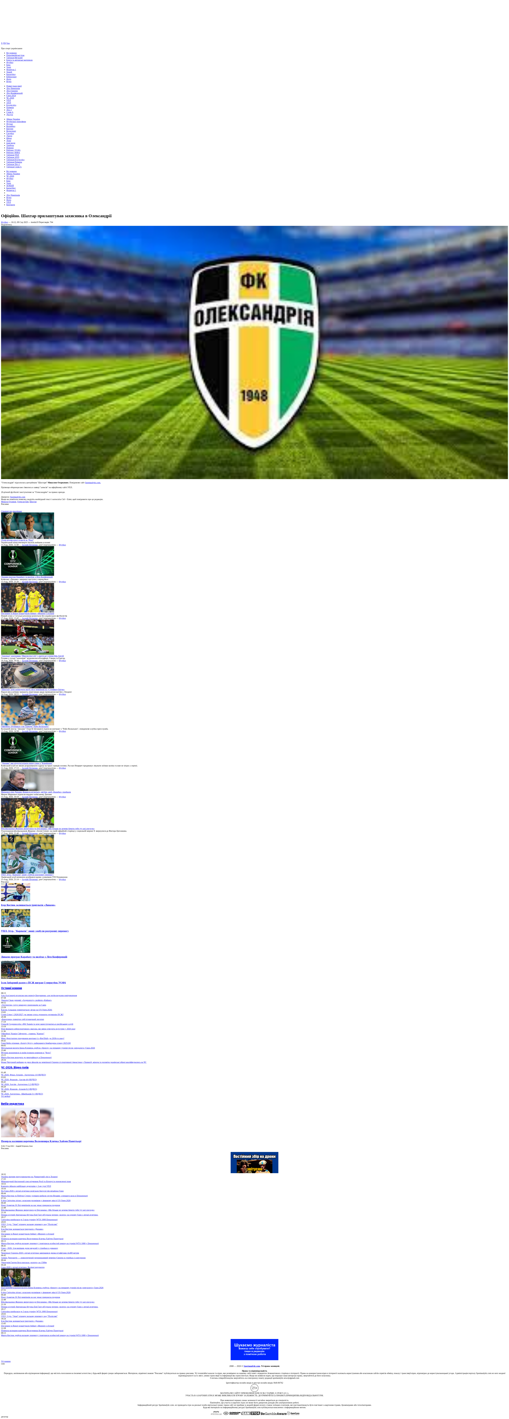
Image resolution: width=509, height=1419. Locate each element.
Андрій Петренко (30, 545)
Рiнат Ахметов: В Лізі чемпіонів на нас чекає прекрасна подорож (30, 1205)
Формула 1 (11, 69)
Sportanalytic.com (17, 497)
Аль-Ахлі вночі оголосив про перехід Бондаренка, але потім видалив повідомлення (39, 995)
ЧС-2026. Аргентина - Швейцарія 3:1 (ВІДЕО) (22, 1094)
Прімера (10, 107)
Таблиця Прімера (14, 162)
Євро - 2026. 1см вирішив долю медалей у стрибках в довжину (29, 1248)
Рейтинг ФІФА (13, 152)
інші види (10, 143)
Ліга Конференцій (14, 93)
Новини (10, 148)
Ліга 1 (9, 110)
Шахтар (33, 502)
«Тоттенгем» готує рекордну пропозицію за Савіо (23, 1005)
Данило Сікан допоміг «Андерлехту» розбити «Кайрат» (26, 1000)
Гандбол (10, 133)
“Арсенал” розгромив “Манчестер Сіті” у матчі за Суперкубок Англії (32, 656)
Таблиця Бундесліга (15, 160)
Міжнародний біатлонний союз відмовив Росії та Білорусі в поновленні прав (36, 1181)
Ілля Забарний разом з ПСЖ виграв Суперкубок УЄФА (33, 982)
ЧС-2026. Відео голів (15, 1067)
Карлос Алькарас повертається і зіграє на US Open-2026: (26, 1010)
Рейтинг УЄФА (13, 150)
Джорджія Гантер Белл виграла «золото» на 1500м (24, 1262)
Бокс (8, 65)
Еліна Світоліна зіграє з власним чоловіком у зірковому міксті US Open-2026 (36, 1200)
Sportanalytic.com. (93, 482)
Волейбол (10, 126)
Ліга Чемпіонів (13, 88)
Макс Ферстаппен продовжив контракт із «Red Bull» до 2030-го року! (32, 1038)
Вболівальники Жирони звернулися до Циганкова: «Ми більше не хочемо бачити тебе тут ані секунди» (48, 828)
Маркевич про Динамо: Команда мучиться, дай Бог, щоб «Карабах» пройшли (36, 792)
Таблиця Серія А (14, 167)
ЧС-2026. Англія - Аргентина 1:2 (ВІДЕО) (20, 1084)
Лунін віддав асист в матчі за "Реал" (17, 540)
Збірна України (13, 119)
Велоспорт (11, 131)
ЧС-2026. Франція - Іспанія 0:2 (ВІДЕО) (19, 1089)
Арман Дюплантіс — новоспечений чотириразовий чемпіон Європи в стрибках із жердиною (43, 1258)
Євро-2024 (11, 95)
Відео (8, 81)
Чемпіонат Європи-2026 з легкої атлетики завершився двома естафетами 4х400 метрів (40, 1253)
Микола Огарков (8, 502)
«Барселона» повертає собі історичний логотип (22, 1019)
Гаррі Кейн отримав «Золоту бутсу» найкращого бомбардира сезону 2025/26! (36, 1043)
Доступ (9, 115)
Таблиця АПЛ (12, 157)
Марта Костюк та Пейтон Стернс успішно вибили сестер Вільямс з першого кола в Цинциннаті (44, 1196)
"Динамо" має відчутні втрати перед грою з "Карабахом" (27, 763)
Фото (8, 79)
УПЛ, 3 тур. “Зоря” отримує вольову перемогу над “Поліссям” (29, 1224)
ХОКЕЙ (10, 186)
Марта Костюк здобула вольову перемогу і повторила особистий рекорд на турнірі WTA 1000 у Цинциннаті (50, 1243)
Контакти (10, 205)
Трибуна (10, 145)
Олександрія (22, 502)
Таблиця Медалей (14, 58)
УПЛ (8, 100)
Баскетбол (11, 74)
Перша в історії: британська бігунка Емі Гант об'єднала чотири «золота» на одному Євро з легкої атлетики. (49, 1215)
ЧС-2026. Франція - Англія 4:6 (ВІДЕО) (19, 1079)
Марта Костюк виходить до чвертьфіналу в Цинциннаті (26, 1057)
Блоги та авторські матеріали (19, 60)
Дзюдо (9, 136)
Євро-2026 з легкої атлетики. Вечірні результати (23, 1267)
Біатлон (9, 129)
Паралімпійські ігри (15, 55)
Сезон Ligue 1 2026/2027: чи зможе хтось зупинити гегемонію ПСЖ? (32, 1014)
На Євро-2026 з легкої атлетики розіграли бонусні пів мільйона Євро (32, 1191)
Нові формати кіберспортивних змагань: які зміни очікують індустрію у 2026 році (38, 1029)
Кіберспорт (11, 77)
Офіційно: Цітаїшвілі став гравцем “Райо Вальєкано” (25, 726)
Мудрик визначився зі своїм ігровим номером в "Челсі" (26, 1053)
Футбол (9, 62)
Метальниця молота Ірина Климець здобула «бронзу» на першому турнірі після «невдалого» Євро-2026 (48, 1048)
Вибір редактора (12, 1103)
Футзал (9, 124)
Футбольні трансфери (16, 121)
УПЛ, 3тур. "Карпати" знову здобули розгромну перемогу (27, 875)
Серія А (9, 112)
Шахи (9, 138)
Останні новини (11, 988)
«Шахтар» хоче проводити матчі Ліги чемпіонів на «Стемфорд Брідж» (33, 689)
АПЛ (8, 103)
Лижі (8, 140)
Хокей (9, 72)
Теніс (8, 67)
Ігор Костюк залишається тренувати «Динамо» (28, 905)
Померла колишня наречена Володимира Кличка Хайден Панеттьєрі (41, 1141)
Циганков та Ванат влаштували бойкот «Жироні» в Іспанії (27, 613)
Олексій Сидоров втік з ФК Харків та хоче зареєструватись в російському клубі (37, 1024)
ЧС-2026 (10, 98)
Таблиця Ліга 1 (13, 164)
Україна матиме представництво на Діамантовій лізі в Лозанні (29, 1177)
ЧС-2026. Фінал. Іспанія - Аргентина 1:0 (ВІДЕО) (23, 1075)
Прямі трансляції (14, 86)
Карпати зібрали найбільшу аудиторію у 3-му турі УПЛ (26, 1186)
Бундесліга (11, 105)
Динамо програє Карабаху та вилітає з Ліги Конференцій (27, 577)
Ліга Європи (12, 91)
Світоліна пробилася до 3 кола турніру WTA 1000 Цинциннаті (29, 1219)
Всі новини (11, 53)
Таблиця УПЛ (12, 155)
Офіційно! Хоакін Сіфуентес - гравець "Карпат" (23, 1033)
